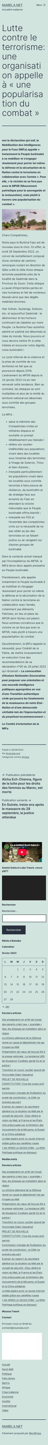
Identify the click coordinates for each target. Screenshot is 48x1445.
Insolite (6, 1401)
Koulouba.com (13, 753)
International (9, 1405)
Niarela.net (12, 5)
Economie (7, 1396)
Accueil (6, 1364)
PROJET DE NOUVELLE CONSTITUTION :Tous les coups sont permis (23, 1084)
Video (5, 1410)
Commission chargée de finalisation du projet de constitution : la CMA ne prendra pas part (24, 1097)
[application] (24, 888)
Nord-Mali (7, 1369)
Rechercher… (9, 911)
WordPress (35, 1433)
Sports (6, 1383)
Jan (7, 1006)
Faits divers (8, 1378)
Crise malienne (10, 1392)
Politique (7, 1373)
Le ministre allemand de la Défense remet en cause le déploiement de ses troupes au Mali (23, 1042)
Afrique (25, 757)
